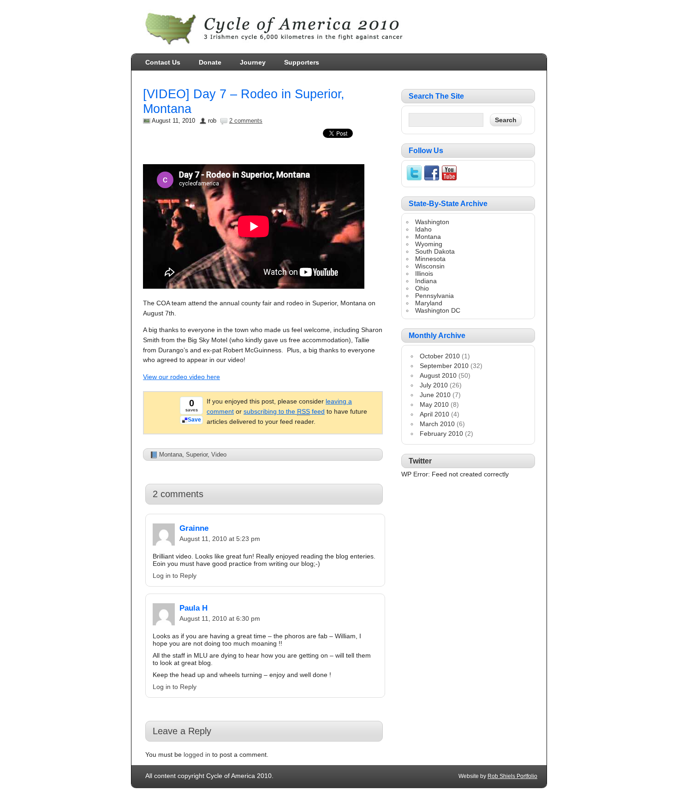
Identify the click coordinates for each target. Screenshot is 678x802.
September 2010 (444, 365)
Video (218, 454)
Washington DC (437, 310)
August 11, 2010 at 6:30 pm (219, 618)
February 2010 (441, 433)
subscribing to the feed (284, 411)
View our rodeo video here (181, 376)
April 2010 (434, 414)
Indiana (426, 281)
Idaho (423, 229)
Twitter (420, 461)
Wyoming (428, 244)
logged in (197, 754)
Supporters (301, 62)
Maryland (428, 303)
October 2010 (440, 356)
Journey (253, 62)
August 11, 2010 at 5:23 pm (219, 538)
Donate (210, 62)
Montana (170, 454)
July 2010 (434, 385)
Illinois (424, 273)
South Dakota (435, 251)
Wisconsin (430, 266)
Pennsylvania (434, 295)
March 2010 (437, 424)
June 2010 (435, 394)
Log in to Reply (174, 575)
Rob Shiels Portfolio (512, 776)
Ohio (422, 288)
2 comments (245, 120)
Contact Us (162, 62)
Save (194, 419)
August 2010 (438, 375)
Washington (432, 222)
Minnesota (430, 258)
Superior (197, 454)
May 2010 (434, 404)
